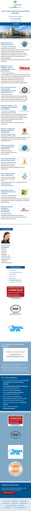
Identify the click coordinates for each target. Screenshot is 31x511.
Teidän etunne (12, 278)
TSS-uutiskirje (12, 274)
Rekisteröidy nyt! (9, 492)
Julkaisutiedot (5, 503)
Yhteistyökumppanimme (15, 280)
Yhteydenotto (23, 501)
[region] (15, 355)
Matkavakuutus (8, 507)
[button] (1, 354)
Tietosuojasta (14, 503)
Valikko (17, 24)
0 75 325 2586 (16, 19)
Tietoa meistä (6, 501)
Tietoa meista (12, 270)
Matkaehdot (21, 505)
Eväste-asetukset (23, 503)
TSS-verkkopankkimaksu (19, 507)
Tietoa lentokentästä (11, 505)
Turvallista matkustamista (15, 272)
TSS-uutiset (12, 276)
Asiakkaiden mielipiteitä (15, 282)
